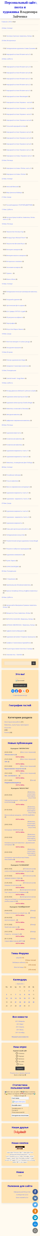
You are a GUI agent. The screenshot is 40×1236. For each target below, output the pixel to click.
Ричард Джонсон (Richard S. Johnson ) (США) (20, 391)
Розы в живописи (12, 481)
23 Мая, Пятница (7, 160)
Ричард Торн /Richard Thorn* (16, 238)
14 (15, 998)
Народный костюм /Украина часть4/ (18, 138)
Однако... (9, 273)
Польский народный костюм (16, 126)
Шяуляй (18, 958)
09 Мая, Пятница (7, 425)
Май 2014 (20, 984)
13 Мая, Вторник (7, 352)
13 (11, 998)
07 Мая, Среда (6, 503)
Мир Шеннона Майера (14, 192)
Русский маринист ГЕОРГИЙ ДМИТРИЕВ (19, 205)
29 (20, 1006)
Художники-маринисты (14, 523)
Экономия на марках (13, 267)
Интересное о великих (14, 261)
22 (20, 1002)
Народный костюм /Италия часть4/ (18, 73)
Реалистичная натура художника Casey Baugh (22, 541)
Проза (33, 780)
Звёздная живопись (13, 414)
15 (20, 998)
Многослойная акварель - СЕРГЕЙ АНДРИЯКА (20, 815)
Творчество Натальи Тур (14, 232)
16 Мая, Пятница (7, 224)
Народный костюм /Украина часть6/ (18, 120)
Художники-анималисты (14, 555)
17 (29, 998)
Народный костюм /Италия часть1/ (18, 90)
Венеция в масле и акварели (16, 255)
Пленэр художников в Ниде (15, 360)
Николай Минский (12, 187)
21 (15, 1002)
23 (24, 1002)
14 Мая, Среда (6, 334)
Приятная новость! (11, 927)
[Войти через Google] (23, 691)
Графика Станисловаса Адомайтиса (18, 643)
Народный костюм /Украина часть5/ (18, 132)
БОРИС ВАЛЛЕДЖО (12, 566)
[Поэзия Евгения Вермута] (20, 1132)
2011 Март (20, 1024)
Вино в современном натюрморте (18, 487)
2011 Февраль (20, 1021)
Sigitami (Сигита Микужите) (15, 631)
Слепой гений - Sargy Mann (15, 378)
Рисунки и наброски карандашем (17, 549)
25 (33, 1002)
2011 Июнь (20, 1030)
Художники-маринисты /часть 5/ (17, 493)
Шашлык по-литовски (12, 885)
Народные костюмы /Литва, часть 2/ (18, 168)
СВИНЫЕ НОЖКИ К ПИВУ (12, 878)
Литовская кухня (29, 869)
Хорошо (21, 1056)
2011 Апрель (20, 1027)
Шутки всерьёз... (10, 920)
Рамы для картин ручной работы (17, 529)
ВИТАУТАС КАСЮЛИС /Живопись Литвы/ (19, 619)
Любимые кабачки (18, 962)
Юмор (33, 910)
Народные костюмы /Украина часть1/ (19, 156)
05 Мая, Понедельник (9, 571)
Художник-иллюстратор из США (17, 397)
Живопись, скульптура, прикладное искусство (16, 726)
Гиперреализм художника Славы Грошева (20, 48)
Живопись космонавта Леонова (17, 409)
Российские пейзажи (13, 475)
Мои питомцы (18, 967)
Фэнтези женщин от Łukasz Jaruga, (18, 342)
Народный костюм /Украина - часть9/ (19, 102)
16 (24, 998)
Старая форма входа (20, 695)
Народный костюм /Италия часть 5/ (18, 54)
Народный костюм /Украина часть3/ (18, 144)
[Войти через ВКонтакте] (12, 691)
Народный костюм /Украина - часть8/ (19, 108)
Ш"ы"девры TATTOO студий (15, 311)
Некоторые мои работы (12, 722)
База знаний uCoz (22, 1197)
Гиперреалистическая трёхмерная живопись (21, 292)
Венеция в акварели (13, 249)
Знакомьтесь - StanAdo (14, 655)
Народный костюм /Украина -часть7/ (19, 114)
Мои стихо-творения (28, 752)
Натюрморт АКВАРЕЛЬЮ (13, 830)
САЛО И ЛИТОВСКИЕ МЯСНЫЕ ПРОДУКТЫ (18, 871)
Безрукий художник (13, 299)
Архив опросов (25, 1073)
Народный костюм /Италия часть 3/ (18, 79)
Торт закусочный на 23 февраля (15, 892)
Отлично (21, 1053)
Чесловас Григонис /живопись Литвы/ (19, 36)
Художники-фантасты (13, 433)
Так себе (21, 1061)
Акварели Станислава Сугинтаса (17, 366)
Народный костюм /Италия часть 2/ (18, 85)
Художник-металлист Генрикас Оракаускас (21, 637)
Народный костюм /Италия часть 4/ (18, 67)
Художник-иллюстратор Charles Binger (19, 403)
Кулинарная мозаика (28, 890)
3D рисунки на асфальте (14, 317)
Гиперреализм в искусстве (15, 535)
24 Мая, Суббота (7, 59)
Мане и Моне (10, 279)
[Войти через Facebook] (16, 691)
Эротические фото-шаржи (15, 305)
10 (29, 994)
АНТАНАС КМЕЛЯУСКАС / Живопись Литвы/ (20, 625)
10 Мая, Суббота (7, 383)
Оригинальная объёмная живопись (18, 585)
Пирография (10, 323)
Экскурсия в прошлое (13, 348)
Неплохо (21, 1059)
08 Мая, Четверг (7, 467)
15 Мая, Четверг (7, 284)
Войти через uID (20, 685)
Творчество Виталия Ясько (15, 244)
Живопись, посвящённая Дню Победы (19, 463)
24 (29, 1002)
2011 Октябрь (20, 1032)
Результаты (14, 1073)
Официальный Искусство (22, 1192)
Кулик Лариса (11, 561)
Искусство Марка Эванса (14, 329)
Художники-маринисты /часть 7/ (17, 451)
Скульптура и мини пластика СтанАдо (19, 649)
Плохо (21, 1064)
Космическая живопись (14, 439)
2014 (9, 22)
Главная (4, 22)
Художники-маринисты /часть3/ (17, 511)
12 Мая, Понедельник (9, 370)
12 (6, 998)
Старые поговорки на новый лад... (16, 913)
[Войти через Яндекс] (20, 691)
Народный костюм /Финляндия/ (17, 96)
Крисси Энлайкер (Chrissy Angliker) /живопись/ (22, 591)
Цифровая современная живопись (18, 420)
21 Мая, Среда (6, 197)
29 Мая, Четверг (7, 28)
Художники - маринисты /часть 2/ (17, 517)
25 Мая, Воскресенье (9, 40)
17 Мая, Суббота (7, 209)
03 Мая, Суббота (7, 597)
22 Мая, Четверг (7, 179)
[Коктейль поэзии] (20, 1147)
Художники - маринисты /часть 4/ (17, 499)
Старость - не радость (12, 934)
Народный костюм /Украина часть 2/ (19, 150)
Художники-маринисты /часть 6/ (17, 457)
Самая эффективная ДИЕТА (14, 941)
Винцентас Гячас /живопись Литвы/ (18, 613)
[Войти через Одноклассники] (27, 691)
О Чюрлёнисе (11, 579)
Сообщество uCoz (22, 1195)
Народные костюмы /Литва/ (16, 174)
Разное (6, 732)
